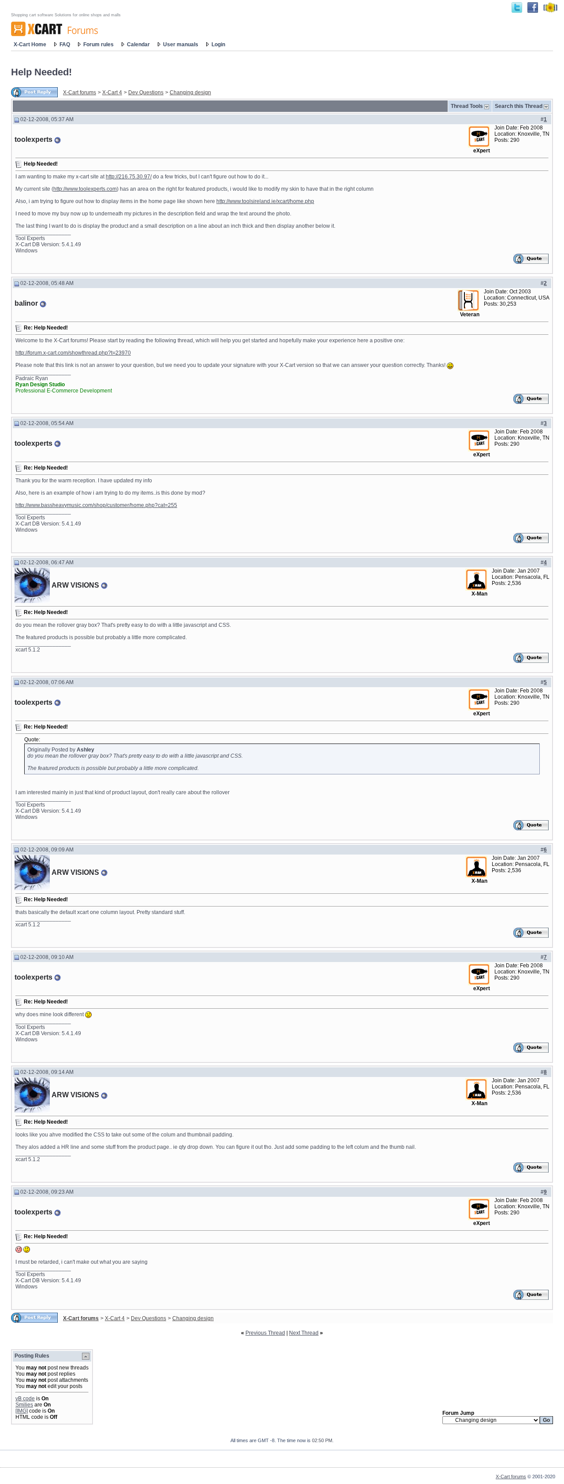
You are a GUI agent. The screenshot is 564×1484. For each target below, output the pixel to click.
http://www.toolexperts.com (85, 189)
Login (218, 44)
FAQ (64, 44)
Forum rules (98, 44)
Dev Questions (145, 92)
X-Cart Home (30, 44)
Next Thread (304, 1333)
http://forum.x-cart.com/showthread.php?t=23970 (73, 353)
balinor (26, 303)
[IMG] (21, 1411)
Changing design (190, 92)
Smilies (24, 1405)
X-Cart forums (79, 92)
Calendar (138, 44)
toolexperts (33, 139)
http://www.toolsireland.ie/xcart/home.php (265, 201)
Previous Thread (265, 1333)
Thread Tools (467, 106)
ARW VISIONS (75, 585)
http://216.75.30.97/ (129, 177)
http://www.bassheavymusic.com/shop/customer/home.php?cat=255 (96, 505)
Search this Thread (518, 106)
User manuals (180, 44)
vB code (25, 1398)
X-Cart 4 (112, 92)
